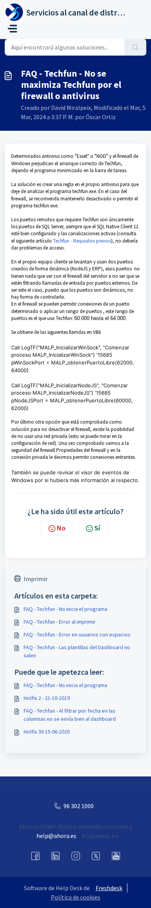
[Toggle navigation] (12, 29)
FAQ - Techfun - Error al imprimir (60, 621)
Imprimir (36, 579)
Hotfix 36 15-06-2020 (47, 731)
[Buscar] (135, 47)
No (61, 527)
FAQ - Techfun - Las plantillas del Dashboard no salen (77, 651)
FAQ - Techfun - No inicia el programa (65, 608)
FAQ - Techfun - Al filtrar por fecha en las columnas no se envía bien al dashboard (70, 714)
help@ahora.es (56, 836)
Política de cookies (75, 897)
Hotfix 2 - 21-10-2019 (47, 697)
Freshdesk (109, 888)
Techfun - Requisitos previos (82, 241)
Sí (97, 527)
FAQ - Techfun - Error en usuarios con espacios (77, 634)
